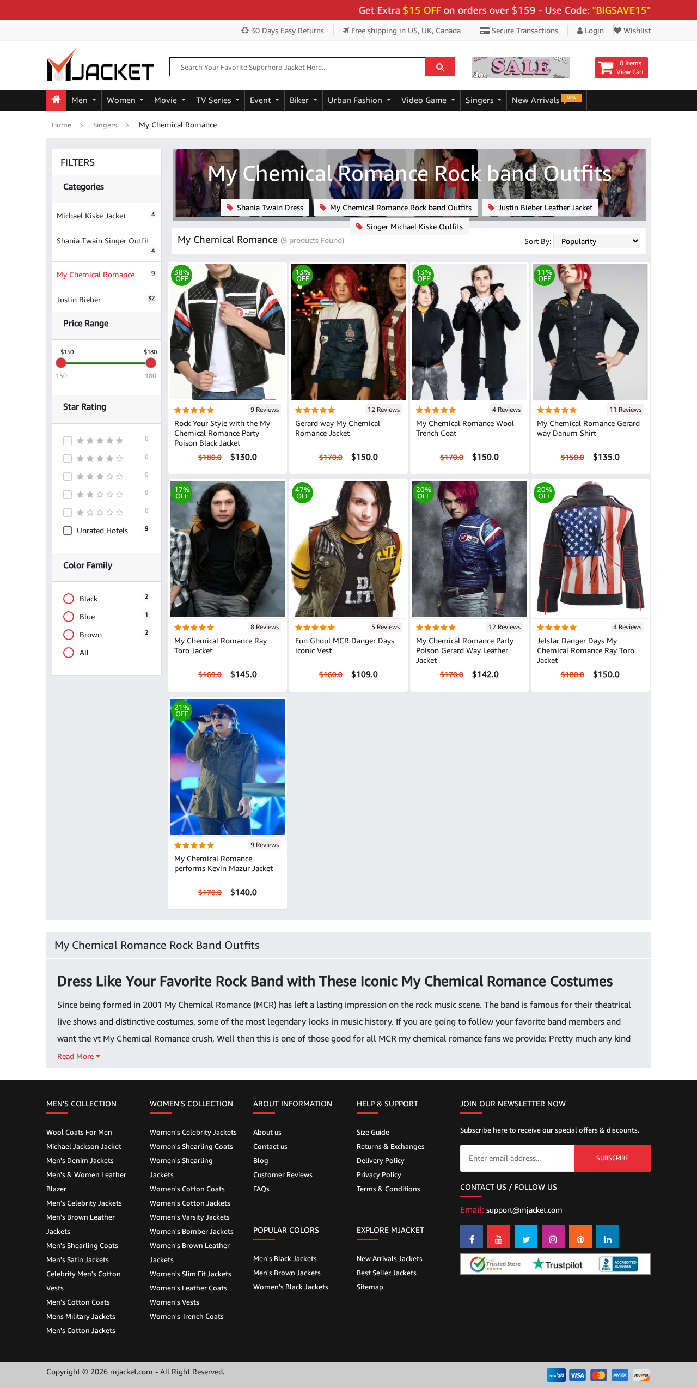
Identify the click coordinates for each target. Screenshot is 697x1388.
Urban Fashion (356, 100)
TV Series (214, 100)
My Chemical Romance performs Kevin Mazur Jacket (223, 863)
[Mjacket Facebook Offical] (471, 1236)
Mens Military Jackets (80, 1316)
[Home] (56, 100)
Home (61, 124)
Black (114, 597)
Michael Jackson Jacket (83, 1146)
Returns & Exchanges (391, 1146)
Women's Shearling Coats (191, 1146)
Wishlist (636, 30)
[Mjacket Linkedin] (607, 1236)
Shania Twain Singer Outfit (106, 245)
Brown (114, 633)
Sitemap (370, 1286)
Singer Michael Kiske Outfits (413, 226)
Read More (76, 1056)
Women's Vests (174, 1302)
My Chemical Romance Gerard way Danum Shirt (588, 427)
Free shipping (405, 30)
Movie (166, 100)
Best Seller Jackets (387, 1272)
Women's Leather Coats (188, 1287)
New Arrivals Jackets (390, 1258)
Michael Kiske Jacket (106, 215)
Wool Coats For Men (79, 1132)
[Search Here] (440, 66)
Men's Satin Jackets (77, 1259)
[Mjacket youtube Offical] (498, 1236)
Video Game (425, 100)
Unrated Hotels (112, 529)
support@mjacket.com (524, 1209)
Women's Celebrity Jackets (193, 1132)
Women (122, 100)
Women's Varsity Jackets (190, 1217)
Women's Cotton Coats (187, 1188)
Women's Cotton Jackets (190, 1202)
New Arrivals (544, 100)
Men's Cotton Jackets (80, 1330)
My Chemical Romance (106, 274)
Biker (300, 100)
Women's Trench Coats (187, 1316)
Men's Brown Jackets (287, 1272)
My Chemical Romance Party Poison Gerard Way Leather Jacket (464, 650)
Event (261, 100)
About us (267, 1132)
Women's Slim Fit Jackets (190, 1273)
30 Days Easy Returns (286, 30)
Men (80, 100)
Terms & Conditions (388, 1188)
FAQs (261, 1188)
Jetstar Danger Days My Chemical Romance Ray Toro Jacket (585, 650)
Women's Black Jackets (290, 1286)
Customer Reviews (283, 1174)
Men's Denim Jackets (80, 1160)
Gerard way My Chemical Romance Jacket (337, 427)
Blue (114, 615)
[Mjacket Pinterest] (580, 1236)
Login (593, 30)
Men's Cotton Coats (78, 1302)
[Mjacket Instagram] (553, 1236)
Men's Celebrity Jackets (84, 1202)
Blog (260, 1160)
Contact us (270, 1146)
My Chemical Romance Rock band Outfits (400, 207)
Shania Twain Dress (269, 207)
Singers (481, 100)
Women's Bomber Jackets (192, 1231)
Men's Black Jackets (285, 1258)
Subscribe (612, 1158)
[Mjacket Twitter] (526, 1236)
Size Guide (373, 1132)
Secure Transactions (524, 30)
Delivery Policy (381, 1160)
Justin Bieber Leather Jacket (544, 207)
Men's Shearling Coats (82, 1245)
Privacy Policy (379, 1174)
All (84, 652)
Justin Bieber (106, 299)
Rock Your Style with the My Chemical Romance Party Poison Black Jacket (222, 432)
